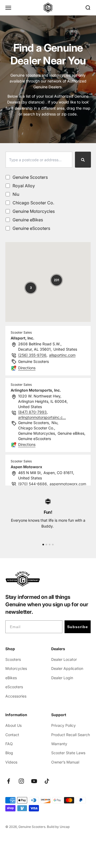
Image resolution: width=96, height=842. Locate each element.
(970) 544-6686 (32, 484)
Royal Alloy (24, 185)
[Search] (83, 160)
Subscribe (77, 627)
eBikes (11, 677)
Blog (9, 752)
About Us (13, 725)
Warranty (59, 743)
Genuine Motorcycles (34, 211)
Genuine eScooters (31, 228)
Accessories (15, 696)
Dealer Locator (64, 659)
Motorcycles (16, 668)
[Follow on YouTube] (34, 781)
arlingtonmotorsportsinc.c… (42, 417)
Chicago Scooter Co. (33, 202)
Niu (16, 194)
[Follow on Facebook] (8, 781)
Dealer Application (67, 668)
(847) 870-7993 (32, 412)
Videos (11, 762)
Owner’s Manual (65, 762)
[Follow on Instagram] (21, 781)
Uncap (65, 827)
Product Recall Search (70, 734)
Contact (12, 734)
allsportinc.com (62, 355)
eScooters (14, 687)
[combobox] (39, 160)
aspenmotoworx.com (68, 484)
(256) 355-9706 (32, 355)
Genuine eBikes (28, 219)
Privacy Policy (63, 725)
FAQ (9, 743)
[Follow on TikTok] (47, 781)
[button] (30, 288)
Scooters (13, 659)
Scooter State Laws (68, 752)
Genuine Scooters (30, 177)
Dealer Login (62, 677)
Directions (26, 368)
